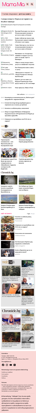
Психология (18, 221)
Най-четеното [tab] (30, 94)
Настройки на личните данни (10, 391)
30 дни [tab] (33, 213)
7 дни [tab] (28, 213)
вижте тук (23, 389)
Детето (17, 254)
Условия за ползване (7, 372)
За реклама (4, 376)
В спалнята (18, 229)
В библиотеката (20, 235)
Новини (4, 378)
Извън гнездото (20, 246)
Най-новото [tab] (21, 94)
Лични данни (5, 374)
